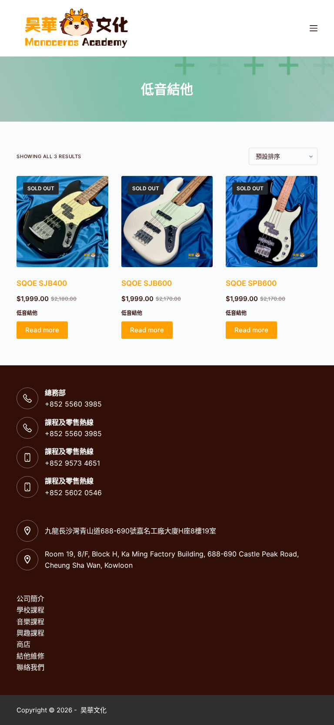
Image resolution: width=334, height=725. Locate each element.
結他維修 (30, 656)
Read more (42, 330)
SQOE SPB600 (251, 283)
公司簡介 (30, 598)
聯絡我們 (30, 667)
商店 (23, 644)
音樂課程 (30, 621)
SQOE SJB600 (146, 283)
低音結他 (27, 313)
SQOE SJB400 (42, 283)
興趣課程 (30, 633)
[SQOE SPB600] (271, 221)
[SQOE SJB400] (62, 221)
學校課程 (30, 610)
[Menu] (313, 28)
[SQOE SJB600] (167, 221)
